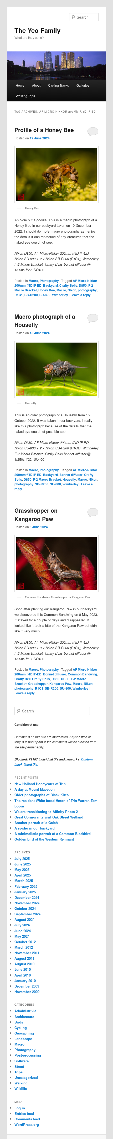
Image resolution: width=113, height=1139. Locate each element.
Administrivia (25, 1010)
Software (21, 1060)
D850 (83, 285)
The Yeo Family (37, 30)
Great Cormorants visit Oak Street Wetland (48, 817)
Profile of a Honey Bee (44, 130)
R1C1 (18, 294)
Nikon (72, 290)
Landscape (23, 1038)
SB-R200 (31, 294)
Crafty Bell (22, 678)
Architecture (24, 1016)
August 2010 (24, 963)
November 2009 (26, 991)
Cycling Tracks (58, 85)
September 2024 (27, 913)
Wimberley (60, 294)
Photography (49, 280)
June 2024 (22, 930)
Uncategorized (26, 1077)
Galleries (82, 85)
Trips (18, 1071)
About (36, 85)
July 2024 (22, 924)
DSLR (65, 678)
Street (19, 1066)
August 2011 (24, 958)
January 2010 (25, 980)
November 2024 (26, 902)
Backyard (50, 285)
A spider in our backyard (34, 828)
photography (87, 290)
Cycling (20, 1027)
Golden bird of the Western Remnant (44, 839)
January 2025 (25, 891)
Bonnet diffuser (71, 474)
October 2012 (25, 941)
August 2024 (24, 919)
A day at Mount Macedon (34, 789)
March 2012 (23, 947)
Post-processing (27, 1055)
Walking (21, 1082)
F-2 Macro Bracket (47, 479)
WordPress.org (26, 1124)
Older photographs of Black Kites (41, 794)
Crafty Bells (68, 285)
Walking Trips (25, 95)
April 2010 (22, 975)
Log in (19, 1107)
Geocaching (24, 1033)
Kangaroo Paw (60, 683)
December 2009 (26, 986)
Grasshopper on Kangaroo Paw (36, 514)
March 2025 (23, 880)
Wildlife (20, 1088)
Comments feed (27, 1118)
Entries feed (24, 1113)
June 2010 (22, 969)
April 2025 (22, 875)
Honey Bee (46, 290)
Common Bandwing (82, 674)
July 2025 (22, 858)
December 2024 (26, 897)
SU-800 (44, 294)
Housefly (69, 479)
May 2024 (21, 936)
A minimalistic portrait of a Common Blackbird (52, 833)
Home (20, 85)
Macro (33, 280)
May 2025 (21, 869)
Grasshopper (38, 683)
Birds (18, 1022)
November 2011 (26, 952)
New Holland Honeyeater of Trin (40, 783)
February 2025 (25, 886)
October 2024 (25, 908)
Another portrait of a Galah (36, 822)
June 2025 (22, 864)
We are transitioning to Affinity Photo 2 (46, 811)
